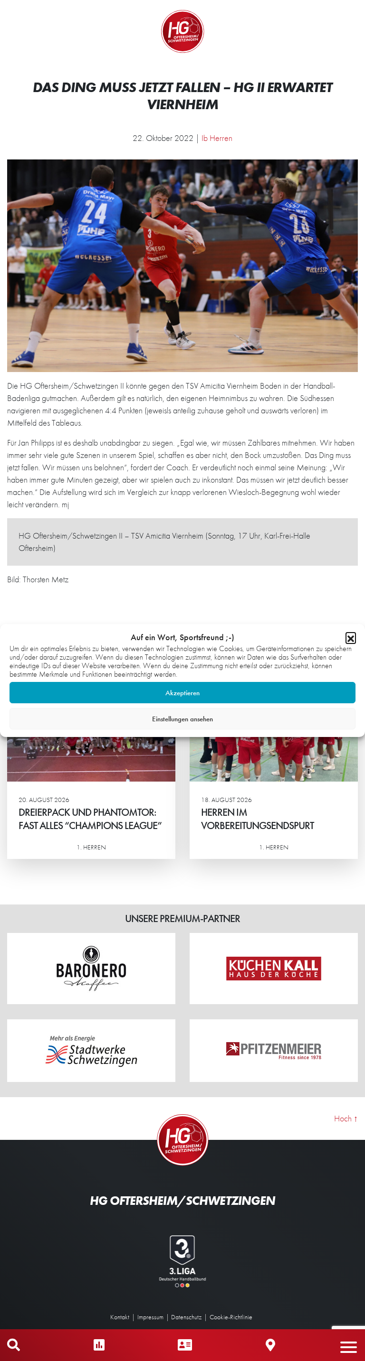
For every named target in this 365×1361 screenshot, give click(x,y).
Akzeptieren (182, 693)
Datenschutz (186, 1317)
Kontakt (119, 1317)
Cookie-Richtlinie (231, 1317)
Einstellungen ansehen (182, 719)
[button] (350, 637)
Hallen (270, 1345)
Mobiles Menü (353, 1345)
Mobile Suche (13, 1345)
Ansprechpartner (185, 1345)
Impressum (150, 1317)
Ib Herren (217, 137)
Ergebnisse (99, 1345)
